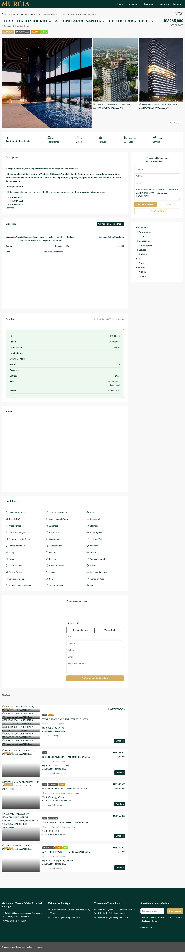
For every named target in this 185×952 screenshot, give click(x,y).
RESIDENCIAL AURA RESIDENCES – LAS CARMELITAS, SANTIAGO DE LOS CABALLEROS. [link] (90, 789)
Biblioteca (94, 526)
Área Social (95, 519)
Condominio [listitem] (144, 241)
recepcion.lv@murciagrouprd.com (65, 918)
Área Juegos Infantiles (59, 519)
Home (7, 14)
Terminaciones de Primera (20, 585)
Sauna (52, 572)
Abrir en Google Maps (112, 224)
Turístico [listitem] (143, 254)
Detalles (120, 741)
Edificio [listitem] (142, 272)
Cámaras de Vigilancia (19, 532)
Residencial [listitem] (142, 227)
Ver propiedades (154, 161)
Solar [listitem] (138, 259)
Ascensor (53, 526)
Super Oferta (53, 818)
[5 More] (161, 106)
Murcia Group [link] (53, 736)
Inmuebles (132, 4)
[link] (21, 708)
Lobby (11, 552)
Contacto (177, 4)
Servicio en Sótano (17, 579)
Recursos (148, 4)
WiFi (91, 585)
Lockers (52, 552)
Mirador (93, 552)
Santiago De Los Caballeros (24, 14)
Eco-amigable (96, 532)
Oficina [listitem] (142, 276)
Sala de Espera (15, 572)
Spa (51, 579)
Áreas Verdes (15, 526)
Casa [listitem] (141, 236)
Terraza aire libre (56, 585)
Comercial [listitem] (141, 268)
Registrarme (175, 911)
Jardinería (94, 546)
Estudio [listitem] (142, 250)
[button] (177, 14)
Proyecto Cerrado (57, 565)
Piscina (52, 559)
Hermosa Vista (96, 539)
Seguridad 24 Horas (98, 572)
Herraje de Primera (17, 546)
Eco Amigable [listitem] (145, 245)
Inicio (120, 4)
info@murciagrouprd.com (15, 921)
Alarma (93, 512)
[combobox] (95, 636)
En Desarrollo (22, 32)
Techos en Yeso (97, 579)
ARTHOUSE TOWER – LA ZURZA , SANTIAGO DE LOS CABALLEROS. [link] (78, 852)
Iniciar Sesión (146, 928)
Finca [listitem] (141, 263)
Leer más (10, 208)
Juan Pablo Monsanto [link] (56, 773)
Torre (44, 32)
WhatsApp (158, 211)
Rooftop (93, 565)
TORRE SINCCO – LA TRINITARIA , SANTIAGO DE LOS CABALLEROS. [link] (79, 719)
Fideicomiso (52, 784)
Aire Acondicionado (58, 512)
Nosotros (164, 4)
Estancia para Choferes (19, 539)
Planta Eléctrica (15, 565)
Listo (45, 715)
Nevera (12, 559)
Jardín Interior (55, 546)
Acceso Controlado (17, 512)
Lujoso (35, 32)
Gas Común (54, 539)
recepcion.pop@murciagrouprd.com (112, 918)
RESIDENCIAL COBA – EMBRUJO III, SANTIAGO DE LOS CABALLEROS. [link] (80, 757)
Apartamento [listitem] (145, 232)
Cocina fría (54, 532)
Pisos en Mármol (97, 559)
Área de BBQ (14, 519)
